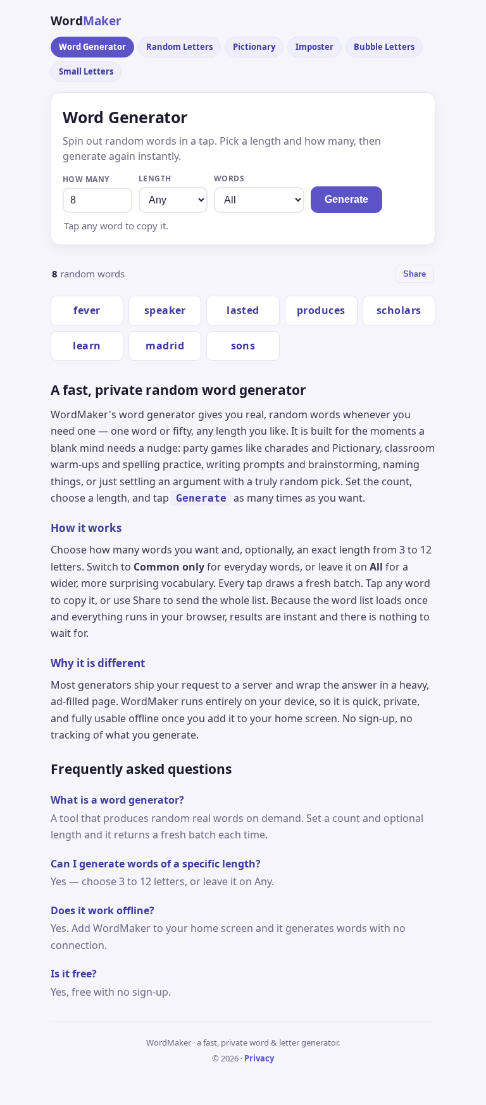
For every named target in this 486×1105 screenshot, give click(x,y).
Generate (346, 199)
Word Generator (92, 46)
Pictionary (254, 46)
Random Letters (179, 46)
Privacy (259, 1058)
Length (155, 178)
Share (414, 274)
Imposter (314, 46)
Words (229, 178)
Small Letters (86, 71)
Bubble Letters (384, 46)
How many (86, 179)
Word (86, 21)
